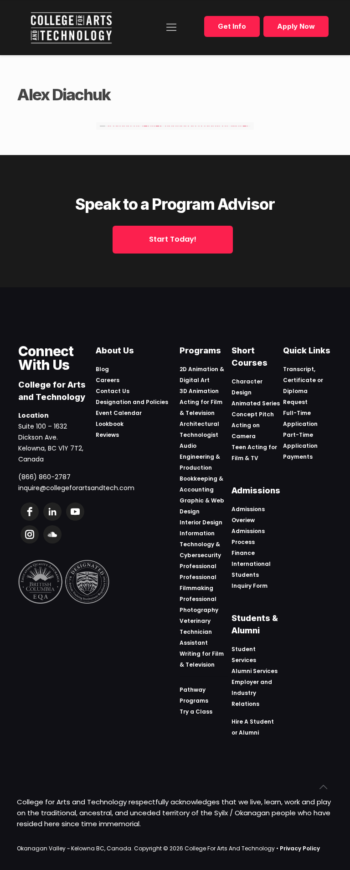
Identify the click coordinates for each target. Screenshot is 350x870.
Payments (298, 457)
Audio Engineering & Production (200, 456)
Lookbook (110, 424)
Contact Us (112, 391)
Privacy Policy (300, 848)
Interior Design (201, 522)
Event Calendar (119, 413)
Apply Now (296, 26)
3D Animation (199, 391)
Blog (102, 369)
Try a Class (196, 711)
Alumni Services (255, 671)
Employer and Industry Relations (252, 693)
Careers (107, 380)
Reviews (107, 435)
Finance (243, 553)
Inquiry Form (250, 586)
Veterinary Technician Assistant (196, 632)
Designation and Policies (132, 402)
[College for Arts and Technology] (71, 27)
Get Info (232, 26)
